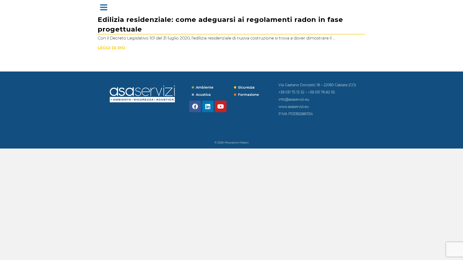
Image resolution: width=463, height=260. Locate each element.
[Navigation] (104, 7)
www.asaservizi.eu (294, 106)
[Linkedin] (208, 106)
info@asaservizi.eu (294, 99)
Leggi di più (111, 48)
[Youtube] (220, 106)
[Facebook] (195, 106)
